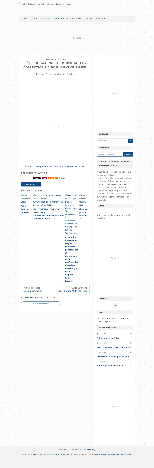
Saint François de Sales (108, 338)
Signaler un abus (78, 454)
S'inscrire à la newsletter (30, 184)
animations (45, 18)
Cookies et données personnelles (104, 454)
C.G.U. (89, 454)
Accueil (23, 18)
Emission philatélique (55, 59)
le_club (33, 18)
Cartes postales (74, 18)
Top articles (58, 454)
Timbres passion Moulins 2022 (111, 365)
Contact (88, 18)
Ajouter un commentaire (41, 304)
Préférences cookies (125, 454)
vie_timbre (59, 18)
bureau (114, 215)
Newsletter (101, 18)
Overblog (91, 449)
